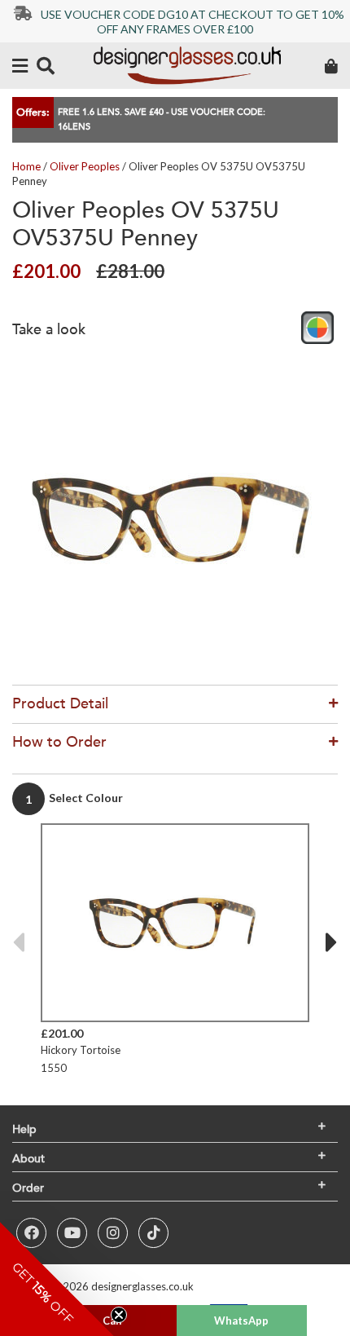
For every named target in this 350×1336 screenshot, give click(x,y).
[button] (57, 1279)
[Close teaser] (119, 1315)
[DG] (187, 65)
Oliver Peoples (85, 166)
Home (26, 166)
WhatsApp (241, 1320)
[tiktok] (153, 1233)
